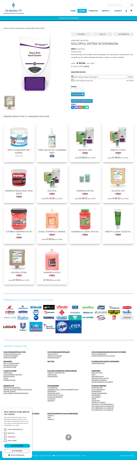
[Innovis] (9, 317)
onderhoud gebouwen (12, 354)
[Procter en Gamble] (36, 317)
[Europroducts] (75, 326)
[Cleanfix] (61, 317)
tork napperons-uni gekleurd (103, 406)
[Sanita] (127, 312)
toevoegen (77, 94)
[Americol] (36, 312)
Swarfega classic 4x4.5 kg (85, 232)
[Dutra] (114, 317)
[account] (126, 11)
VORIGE (81, 34)
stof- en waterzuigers (11, 363)
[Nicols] (101, 317)
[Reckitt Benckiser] (48, 326)
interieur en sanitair (54, 356)
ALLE (102, 34)
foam (94, 374)
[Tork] (101, 307)
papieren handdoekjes (56, 373)
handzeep (20, 28)
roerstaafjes (96, 397)
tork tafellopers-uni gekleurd (103, 408)
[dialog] (17, 433)
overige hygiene (9, 391)
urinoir (5, 378)
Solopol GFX (118, 191)
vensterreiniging (53, 357)
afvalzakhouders (53, 393)
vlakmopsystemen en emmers (103, 356)
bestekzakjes (96, 391)
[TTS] (75, 317)
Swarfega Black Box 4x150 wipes (19, 192)
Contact (118, 11)
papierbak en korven (55, 395)
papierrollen (52, 374)
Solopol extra (19, 272)
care (49, 417)
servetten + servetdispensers (102, 404)
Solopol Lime (85, 150)
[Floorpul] (48, 317)
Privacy (83, 455)
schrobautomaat (9, 367)
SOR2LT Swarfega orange (52, 232)
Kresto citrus (118, 150)
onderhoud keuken (10, 356)
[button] (17, 455)
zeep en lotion (97, 373)
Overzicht (93, 11)
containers (51, 399)
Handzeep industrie (35, 28)
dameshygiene (9, 376)
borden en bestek (98, 402)
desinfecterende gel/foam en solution (17, 389)
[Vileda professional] (61, 307)
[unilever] (22, 326)
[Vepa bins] (61, 312)
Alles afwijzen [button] (17, 451)
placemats (96, 400)
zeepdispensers (98, 376)
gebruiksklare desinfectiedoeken (15, 393)
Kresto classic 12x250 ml (118, 232)
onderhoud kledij (9, 357)
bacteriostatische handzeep (102, 382)
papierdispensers (98, 363)
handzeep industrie (99, 380)
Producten (8, 28)
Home (73, 11)
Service (105, 11)
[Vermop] (101, 312)
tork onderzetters (98, 389)
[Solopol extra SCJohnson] (34, 63)
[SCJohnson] (9, 312)
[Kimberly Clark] (22, 312)
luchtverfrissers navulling (12, 374)
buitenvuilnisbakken (55, 397)
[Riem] (75, 307)
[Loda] (9, 326)
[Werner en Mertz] (9, 307)
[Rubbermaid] (127, 307)
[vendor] (88, 317)
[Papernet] (114, 307)
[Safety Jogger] (114, 312)
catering (50, 415)
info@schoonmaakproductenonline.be (67, 455)
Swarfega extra (85, 191)
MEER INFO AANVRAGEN (82, 101)
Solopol (52, 191)
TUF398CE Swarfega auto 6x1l (19, 233)
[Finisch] (36, 327)
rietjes (94, 399)
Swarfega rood (52, 272)
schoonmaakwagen (99, 354)
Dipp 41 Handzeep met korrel (19, 151)
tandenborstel (97, 387)
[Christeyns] (22, 307)
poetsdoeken (52, 376)
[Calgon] (61, 326)
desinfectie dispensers (11, 387)
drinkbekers (96, 395)
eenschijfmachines (10, 365)
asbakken (51, 400)
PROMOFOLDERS (68, 18)
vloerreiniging (52, 354)
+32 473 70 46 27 (46, 455)
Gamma (82, 11)
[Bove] (127, 317)
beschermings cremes (100, 378)
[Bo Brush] (48, 307)
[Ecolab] (36, 307)
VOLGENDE (123, 34)
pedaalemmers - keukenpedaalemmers (62, 389)
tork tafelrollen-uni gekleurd (102, 410)
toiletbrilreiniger (9, 380)
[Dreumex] (48, 312)
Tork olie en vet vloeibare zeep (52, 151)
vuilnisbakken (52, 387)
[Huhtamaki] (88, 312)
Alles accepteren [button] (17, 446)
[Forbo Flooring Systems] (22, 317)
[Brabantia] (75, 312)
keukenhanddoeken (99, 393)
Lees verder (15, 425)
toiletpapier (7, 373)
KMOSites (130, 455)
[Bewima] (88, 307)
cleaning (50, 419)
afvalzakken (51, 391)
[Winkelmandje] (131, 11)
